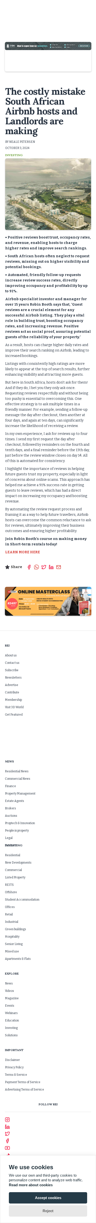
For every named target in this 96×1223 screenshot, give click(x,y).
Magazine (12, 998)
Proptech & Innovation (20, 823)
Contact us (12, 663)
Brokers (10, 808)
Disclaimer (12, 1060)
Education (12, 1020)
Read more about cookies (31, 1185)
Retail (9, 914)
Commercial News (17, 778)
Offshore (11, 892)
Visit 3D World (14, 707)
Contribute (12, 692)
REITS (9, 885)
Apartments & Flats (18, 959)
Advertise (11, 685)
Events (9, 1005)
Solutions (11, 1035)
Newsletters (13, 677)
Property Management (20, 793)
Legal (9, 838)
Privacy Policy (14, 1067)
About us (11, 655)
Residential (12, 855)
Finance (10, 786)
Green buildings (15, 929)
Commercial (13, 870)
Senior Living (14, 944)
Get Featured (14, 714)
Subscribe (11, 670)
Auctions (11, 815)
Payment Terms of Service (22, 1082)
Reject (48, 1211)
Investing (11, 1028)
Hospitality (12, 936)
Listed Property (15, 877)
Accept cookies (48, 1198)
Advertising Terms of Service (24, 1089)
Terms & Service (16, 1074)
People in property (17, 830)
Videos (9, 991)
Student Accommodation (22, 899)
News (9, 983)
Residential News (17, 771)
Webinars (11, 1013)
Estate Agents (14, 801)
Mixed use (12, 951)
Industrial (11, 922)
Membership (13, 700)
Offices (10, 907)
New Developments (18, 862)
